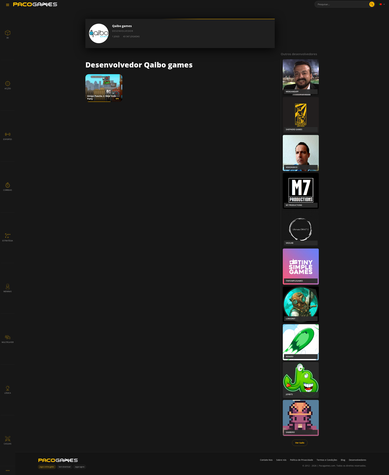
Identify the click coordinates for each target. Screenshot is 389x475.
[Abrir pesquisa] (371, 4)
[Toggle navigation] (7, 5)
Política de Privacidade (301, 459)
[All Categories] (7, 470)
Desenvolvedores (357, 459)
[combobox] (345, 4)
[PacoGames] (58, 461)
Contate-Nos (266, 459)
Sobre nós (281, 459)
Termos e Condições (327, 459)
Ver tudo (299, 442)
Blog (343, 459)
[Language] (382, 4)
